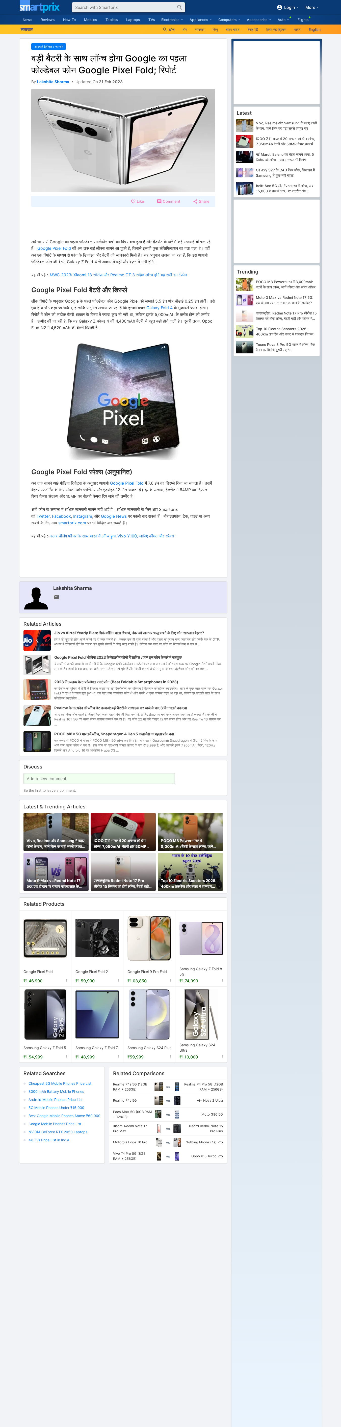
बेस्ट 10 (253, 29)
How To (69, 19)
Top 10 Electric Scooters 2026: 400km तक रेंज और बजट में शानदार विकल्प (188, 883)
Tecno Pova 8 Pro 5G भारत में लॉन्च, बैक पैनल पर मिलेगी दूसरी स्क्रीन (285, 347)
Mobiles (90, 19)
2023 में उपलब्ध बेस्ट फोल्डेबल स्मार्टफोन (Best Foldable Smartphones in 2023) (116, 681)
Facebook (61, 516)
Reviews (48, 19)
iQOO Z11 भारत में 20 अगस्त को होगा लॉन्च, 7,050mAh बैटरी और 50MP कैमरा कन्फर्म (120, 843)
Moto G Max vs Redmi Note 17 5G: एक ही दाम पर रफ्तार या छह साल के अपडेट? (54, 883)
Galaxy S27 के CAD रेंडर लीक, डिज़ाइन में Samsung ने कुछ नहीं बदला (285, 172)
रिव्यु (215, 29)
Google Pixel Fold (54, 248)
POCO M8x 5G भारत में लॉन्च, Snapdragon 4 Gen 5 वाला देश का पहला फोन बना (114, 734)
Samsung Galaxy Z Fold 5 (44, 1048)
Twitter (43, 516)
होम (185, 29)
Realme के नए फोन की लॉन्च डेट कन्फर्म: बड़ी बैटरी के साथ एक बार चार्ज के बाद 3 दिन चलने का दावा (120, 708)
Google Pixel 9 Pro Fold (147, 971)
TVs (151, 19)
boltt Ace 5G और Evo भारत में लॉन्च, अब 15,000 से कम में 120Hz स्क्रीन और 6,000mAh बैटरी (284, 189)
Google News (114, 516)
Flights (303, 19)
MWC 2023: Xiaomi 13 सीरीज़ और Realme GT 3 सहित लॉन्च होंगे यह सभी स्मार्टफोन (118, 274)
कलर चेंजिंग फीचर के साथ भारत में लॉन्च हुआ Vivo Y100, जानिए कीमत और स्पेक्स (112, 535)
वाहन (297, 29)
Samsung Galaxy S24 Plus (149, 1048)
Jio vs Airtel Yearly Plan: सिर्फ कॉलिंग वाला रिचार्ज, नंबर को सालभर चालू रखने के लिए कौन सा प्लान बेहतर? (129, 632)
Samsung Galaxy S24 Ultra (197, 1048)
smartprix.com (72, 522)
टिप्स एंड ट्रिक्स (276, 29)
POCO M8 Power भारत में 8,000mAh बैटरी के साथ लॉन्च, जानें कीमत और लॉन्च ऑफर (187, 843)
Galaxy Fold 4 (159, 307)
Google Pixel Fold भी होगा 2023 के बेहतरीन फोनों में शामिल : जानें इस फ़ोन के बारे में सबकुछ (118, 657)
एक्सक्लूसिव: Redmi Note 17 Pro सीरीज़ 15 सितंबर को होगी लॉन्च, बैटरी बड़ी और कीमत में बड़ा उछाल (121, 883)
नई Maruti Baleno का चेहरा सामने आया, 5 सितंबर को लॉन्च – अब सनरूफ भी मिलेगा (285, 157)
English (315, 29)
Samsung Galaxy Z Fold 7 (96, 1048)
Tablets (112, 19)
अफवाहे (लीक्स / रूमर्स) (48, 46)
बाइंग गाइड (233, 29)
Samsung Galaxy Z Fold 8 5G (200, 972)
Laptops (133, 19)
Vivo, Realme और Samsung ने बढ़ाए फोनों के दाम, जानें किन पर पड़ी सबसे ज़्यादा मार (56, 843)
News (27, 19)
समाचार (199, 29)
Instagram (82, 516)
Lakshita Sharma (72, 588)
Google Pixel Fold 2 (91, 971)
